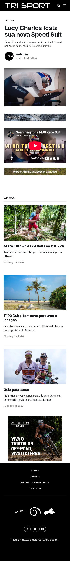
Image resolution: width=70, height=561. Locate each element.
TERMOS (35, 477)
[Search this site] (59, 6)
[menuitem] (35, 470)
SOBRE (35, 470)
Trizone (9, 20)
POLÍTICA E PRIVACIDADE (35, 482)
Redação (22, 54)
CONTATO (35, 489)
